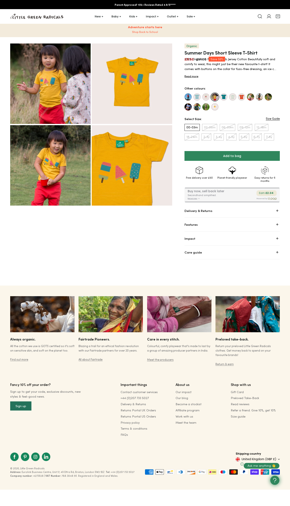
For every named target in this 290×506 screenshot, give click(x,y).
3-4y (219, 137)
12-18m (261, 127)
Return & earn (224, 364)
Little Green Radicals (32, 468)
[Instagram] (35, 457)
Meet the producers (160, 359)
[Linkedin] (46, 457)
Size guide (238, 416)
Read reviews (240, 404)
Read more (191, 76)
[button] (277, 16)
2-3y (206, 137)
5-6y (244, 137)
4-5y (231, 137)
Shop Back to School (145, 32)
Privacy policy (130, 422)
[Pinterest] (25, 457)
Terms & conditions (134, 428)
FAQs (124, 435)
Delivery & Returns (133, 404)
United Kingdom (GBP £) (259, 459)
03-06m (209, 127)
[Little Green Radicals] (36, 16)
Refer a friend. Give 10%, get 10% (253, 410)
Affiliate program (188, 410)
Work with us (184, 416)
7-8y (269, 137)
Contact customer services (139, 392)
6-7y (256, 137)
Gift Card (237, 392)
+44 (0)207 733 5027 (135, 398)
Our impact (183, 392)
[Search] (259, 16)
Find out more (19, 359)
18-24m (191, 137)
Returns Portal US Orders (138, 416)
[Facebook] (14, 457)
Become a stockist (188, 404)
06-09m (228, 127)
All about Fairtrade (91, 359)
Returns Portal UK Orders (138, 410)
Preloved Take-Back (245, 398)
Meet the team (186, 422)
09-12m (244, 127)
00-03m (192, 127)
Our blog (182, 398)
